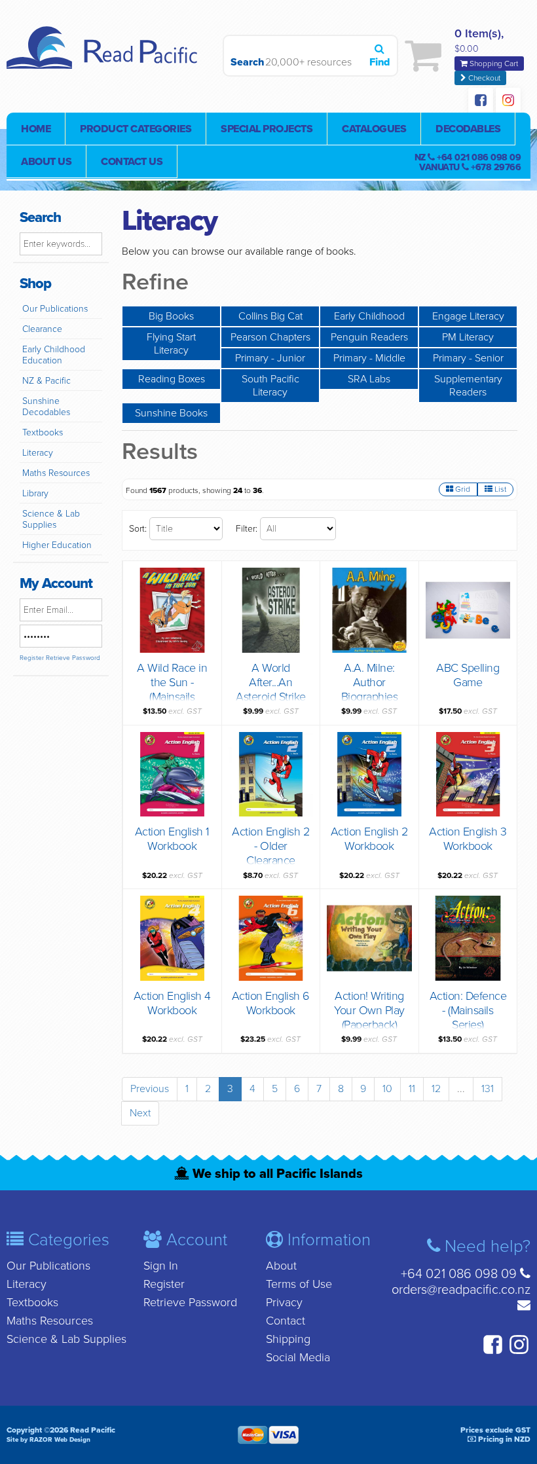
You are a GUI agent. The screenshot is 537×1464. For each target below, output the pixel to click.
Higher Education (57, 545)
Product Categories (135, 129)
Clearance (42, 329)
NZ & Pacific (46, 380)
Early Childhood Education (53, 355)
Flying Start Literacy (171, 344)
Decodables (467, 129)
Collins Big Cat (270, 316)
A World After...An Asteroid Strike (271, 682)
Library (35, 493)
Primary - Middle (369, 358)
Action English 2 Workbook (369, 838)
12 (436, 1088)
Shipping (288, 1339)
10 (387, 1088)
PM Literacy (468, 337)
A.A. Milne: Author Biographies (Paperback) (369, 689)
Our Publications (55, 308)
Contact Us (131, 161)
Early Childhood (369, 316)
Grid (461, 489)
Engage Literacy (468, 316)
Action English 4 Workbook (172, 1003)
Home (35, 129)
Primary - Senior (468, 358)
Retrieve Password (73, 658)
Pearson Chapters (270, 337)
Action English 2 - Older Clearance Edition (270, 853)
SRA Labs (369, 379)
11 (412, 1088)
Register (32, 658)
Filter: (246, 528)
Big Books (171, 316)
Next (140, 1113)
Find (379, 62)
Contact (285, 1320)
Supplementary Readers (468, 386)
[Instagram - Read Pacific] (508, 101)
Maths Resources (56, 473)
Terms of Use (299, 1284)
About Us (46, 161)
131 (487, 1088)
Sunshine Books (171, 413)
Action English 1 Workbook (172, 838)
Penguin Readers (369, 337)
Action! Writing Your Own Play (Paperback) (369, 1010)
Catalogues (374, 129)
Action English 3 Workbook (467, 838)
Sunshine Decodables (46, 406)
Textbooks (42, 432)
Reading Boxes (171, 379)
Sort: (138, 528)
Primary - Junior (270, 358)
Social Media (298, 1357)
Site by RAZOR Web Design (48, 1440)
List (499, 489)
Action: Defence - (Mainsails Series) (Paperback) (468, 1017)
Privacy (284, 1302)
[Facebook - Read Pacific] (480, 101)
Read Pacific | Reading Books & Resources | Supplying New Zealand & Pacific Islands (105, 56)
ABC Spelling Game (467, 675)
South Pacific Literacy (270, 386)
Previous (149, 1088)
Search (245, 62)
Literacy (37, 452)
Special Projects (266, 129)
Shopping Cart (493, 63)
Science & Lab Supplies (51, 519)
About (281, 1265)
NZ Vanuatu (468, 162)
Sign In (160, 1265)
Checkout (483, 77)
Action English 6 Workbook (271, 1003)
